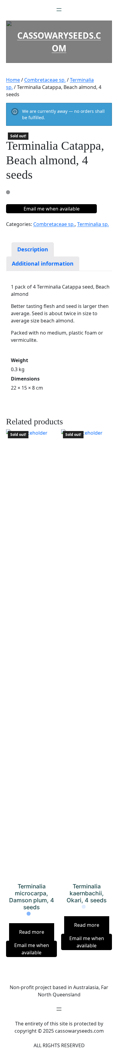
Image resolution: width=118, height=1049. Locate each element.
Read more (31, 932)
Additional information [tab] (43, 263)
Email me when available (52, 208)
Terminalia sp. (93, 224)
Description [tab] (32, 249)
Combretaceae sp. (45, 80)
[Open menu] (59, 9)
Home (13, 80)
